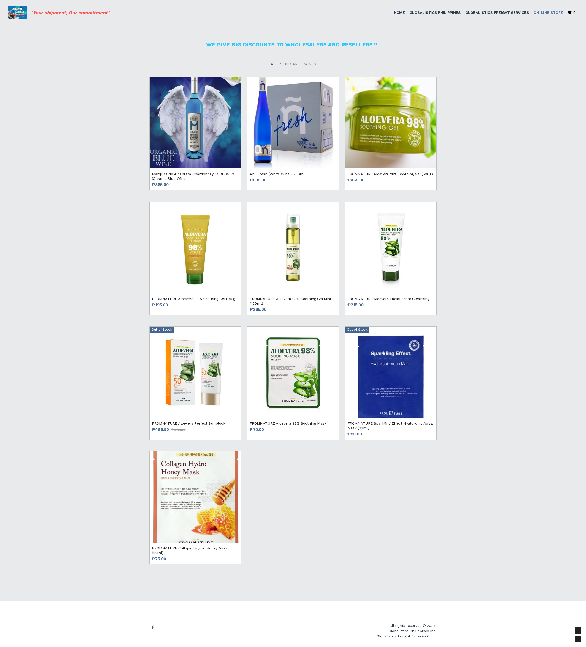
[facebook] (152, 611)
